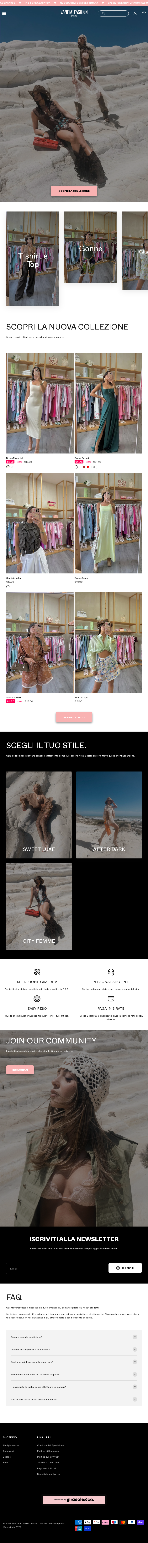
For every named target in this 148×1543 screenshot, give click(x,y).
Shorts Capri (81, 697)
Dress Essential (14, 458)
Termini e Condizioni (48, 1462)
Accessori (8, 1451)
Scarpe (7, 1456)
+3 (94, 467)
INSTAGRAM (20, 1069)
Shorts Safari (13, 697)
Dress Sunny (81, 578)
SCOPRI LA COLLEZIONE (74, 190)
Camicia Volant (14, 578)
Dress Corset (82, 458)
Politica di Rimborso (48, 1451)
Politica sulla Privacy (48, 1456)
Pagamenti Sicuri (46, 1468)
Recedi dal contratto (48, 1474)
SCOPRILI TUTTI (74, 717)
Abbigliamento (11, 1445)
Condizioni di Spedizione (50, 1445)
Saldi (5, 1462)
